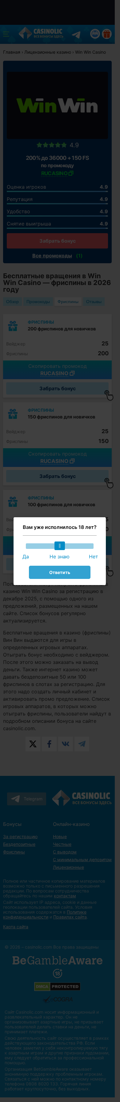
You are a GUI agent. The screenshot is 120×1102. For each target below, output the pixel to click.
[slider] (59, 545)
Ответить (59, 572)
